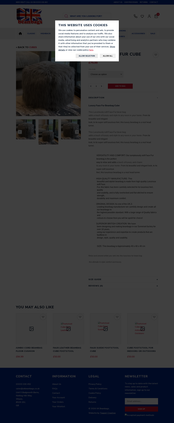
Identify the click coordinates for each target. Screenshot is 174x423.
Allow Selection (87, 56)
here (91, 50)
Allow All (108, 56)
